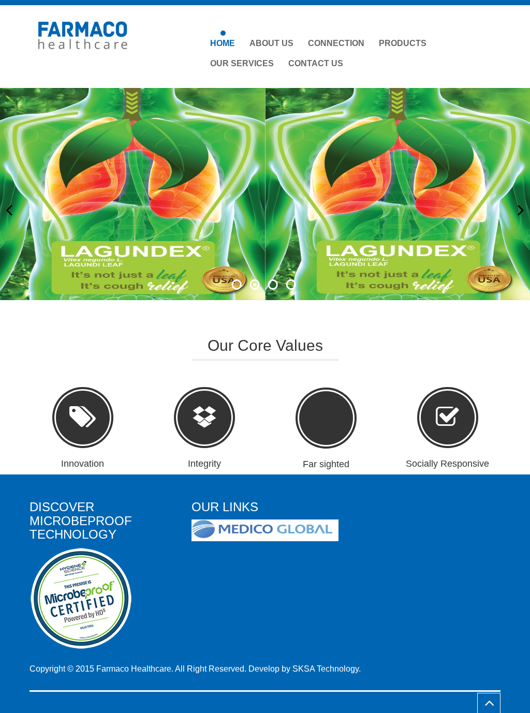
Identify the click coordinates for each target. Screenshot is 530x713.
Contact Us (315, 63)
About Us (271, 43)
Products (402, 43)
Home (222, 43)
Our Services (242, 63)
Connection (336, 43)
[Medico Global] (269, 530)
